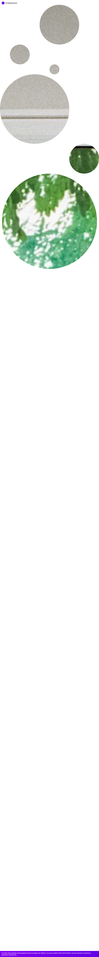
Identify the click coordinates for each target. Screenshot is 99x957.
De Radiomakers (11, 3)
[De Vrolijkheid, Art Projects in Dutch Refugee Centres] (2, 2)
